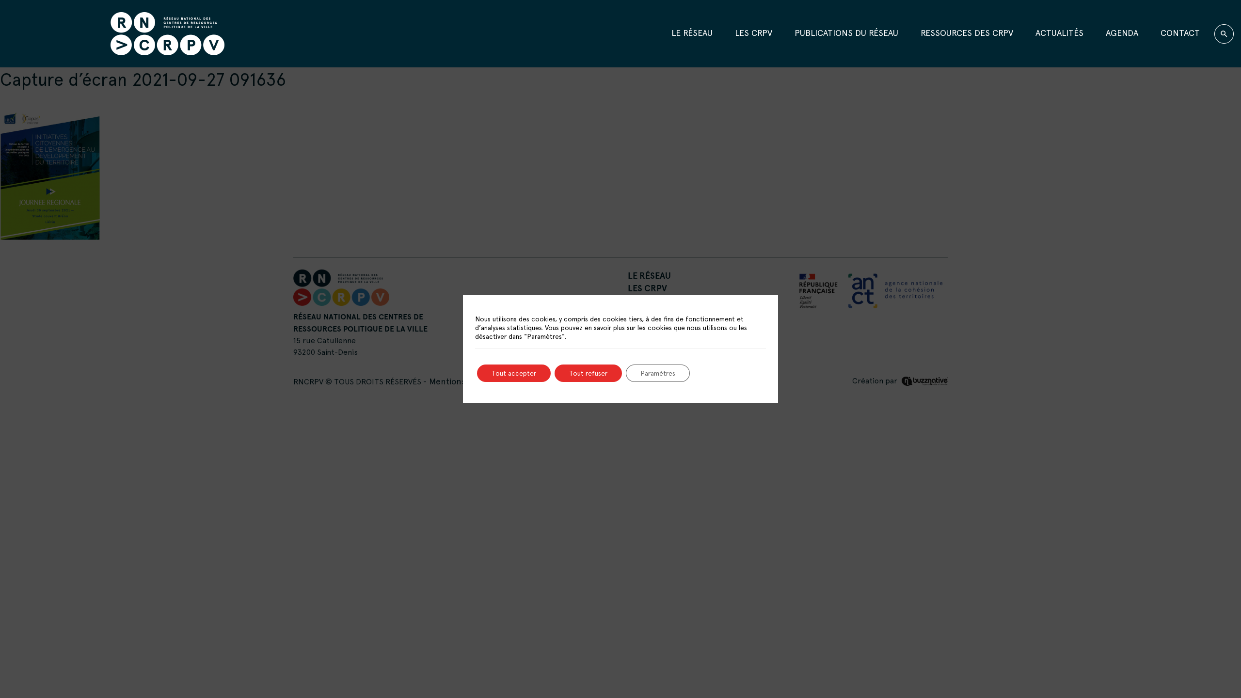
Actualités (1059, 33)
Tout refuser (588, 373)
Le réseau (692, 33)
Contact (1180, 33)
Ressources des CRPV (967, 33)
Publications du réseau (846, 33)
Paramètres (657, 373)
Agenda (1122, 33)
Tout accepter (514, 373)
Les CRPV (753, 33)
